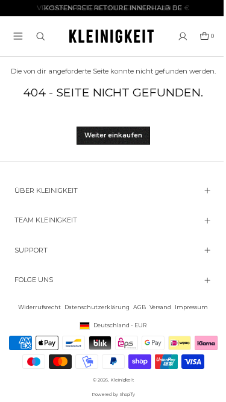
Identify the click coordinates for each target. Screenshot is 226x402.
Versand (157, 299)
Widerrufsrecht (36, 299)
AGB (136, 299)
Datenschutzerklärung (94, 299)
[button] (18, 36)
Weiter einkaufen (113, 135)
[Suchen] (41, 36)
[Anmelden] (183, 36)
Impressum (188, 299)
